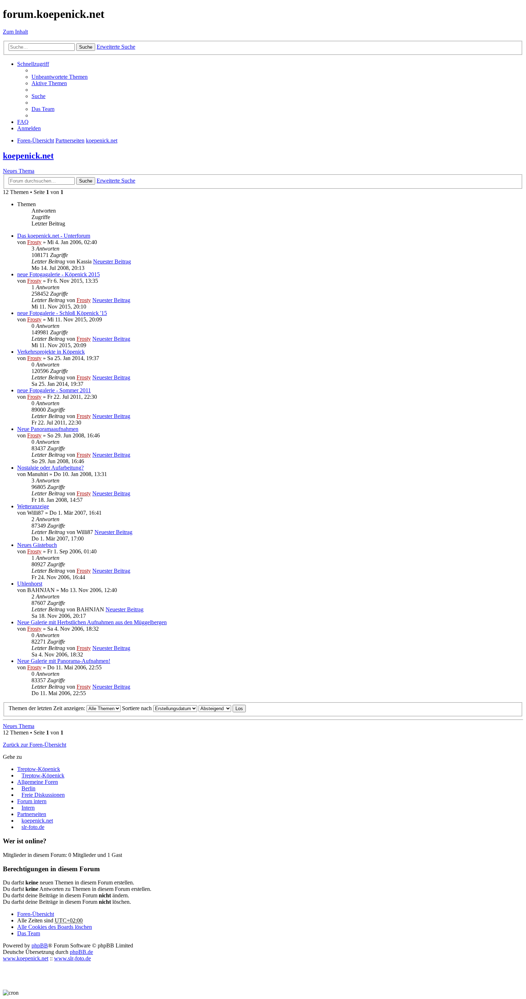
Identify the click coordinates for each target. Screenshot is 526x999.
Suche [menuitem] (38, 96)
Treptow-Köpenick (38, 769)
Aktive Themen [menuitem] (49, 83)
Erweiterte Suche (116, 47)
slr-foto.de (32, 827)
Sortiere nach (137, 708)
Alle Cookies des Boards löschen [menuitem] (54, 927)
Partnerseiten (31, 814)
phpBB (39, 945)
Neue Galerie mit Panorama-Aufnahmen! (63, 661)
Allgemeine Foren (37, 782)
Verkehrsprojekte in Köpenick (51, 352)
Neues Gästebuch (37, 545)
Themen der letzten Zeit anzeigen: (48, 708)
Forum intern (32, 801)
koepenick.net (28, 155)
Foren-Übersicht (35, 914)
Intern (28, 808)
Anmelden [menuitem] (29, 128)
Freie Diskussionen (43, 795)
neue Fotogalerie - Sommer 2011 (54, 390)
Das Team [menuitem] (42, 109)
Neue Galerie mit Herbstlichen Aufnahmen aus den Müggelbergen (92, 622)
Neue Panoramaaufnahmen (47, 429)
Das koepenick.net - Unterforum (53, 236)
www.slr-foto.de (72, 958)
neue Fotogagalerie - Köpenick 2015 (58, 274)
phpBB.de (81, 952)
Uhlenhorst (29, 584)
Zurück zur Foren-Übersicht (34, 745)
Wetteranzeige (33, 506)
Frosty (34, 242)
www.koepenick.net (25, 958)
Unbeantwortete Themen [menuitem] (59, 77)
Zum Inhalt (15, 32)
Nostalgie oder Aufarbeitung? (50, 468)
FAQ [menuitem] (23, 122)
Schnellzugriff (33, 64)
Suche (85, 47)
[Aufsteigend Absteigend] (215, 708)
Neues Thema (18, 171)
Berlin (28, 788)
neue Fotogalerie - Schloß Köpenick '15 (62, 313)
